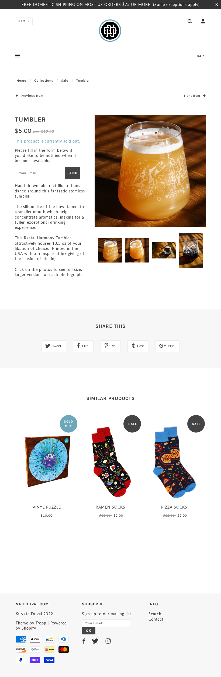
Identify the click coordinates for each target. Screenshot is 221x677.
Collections (43, 80)
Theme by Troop (31, 623)
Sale (64, 80)
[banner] (110, 30)
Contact (156, 619)
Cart (201, 56)
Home (21, 80)
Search (155, 614)
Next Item (192, 96)
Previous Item (31, 96)
